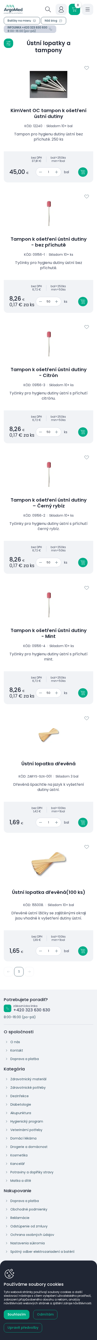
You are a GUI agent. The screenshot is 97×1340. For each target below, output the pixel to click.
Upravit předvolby (23, 1327)
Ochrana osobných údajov (32, 1234)
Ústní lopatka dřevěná (48, 764)
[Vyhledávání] (48, 9)
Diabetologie (20, 1104)
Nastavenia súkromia (27, 1243)
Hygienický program (26, 1121)
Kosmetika (19, 1155)
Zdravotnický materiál (28, 1079)
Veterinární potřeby (26, 1130)
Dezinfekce (19, 1096)
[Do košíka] (83, 172)
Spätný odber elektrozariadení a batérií (42, 1251)
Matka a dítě (20, 1180)
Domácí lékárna (23, 1138)
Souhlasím (17, 1314)
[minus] (39, 172)
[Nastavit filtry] (8, 43)
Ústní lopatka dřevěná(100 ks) (48, 892)
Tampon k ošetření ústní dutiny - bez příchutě (49, 242)
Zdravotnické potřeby (28, 1087)
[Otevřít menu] (87, 9)
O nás (15, 1042)
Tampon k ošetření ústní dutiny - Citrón (49, 372)
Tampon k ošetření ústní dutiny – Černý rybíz (49, 503)
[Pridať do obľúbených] (86, 68)
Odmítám (45, 1314)
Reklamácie (19, 1217)
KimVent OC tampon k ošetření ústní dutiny (48, 113)
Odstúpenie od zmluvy (29, 1226)
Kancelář (17, 1163)
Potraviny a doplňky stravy (31, 1172)
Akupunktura (20, 1113)
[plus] (57, 172)
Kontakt (16, 1050)
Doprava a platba (24, 1059)
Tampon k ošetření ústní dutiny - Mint (49, 633)
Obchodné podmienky (28, 1209)
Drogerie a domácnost (29, 1146)
